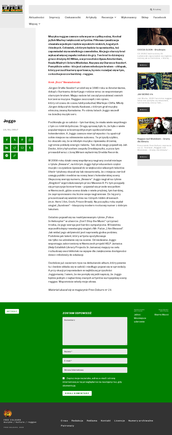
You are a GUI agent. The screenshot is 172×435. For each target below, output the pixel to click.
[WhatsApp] (30, 140)
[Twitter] (14, 140)
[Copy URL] (14, 155)
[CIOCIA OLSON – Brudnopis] (154, 36)
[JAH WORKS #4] (154, 81)
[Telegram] (6, 155)
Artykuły (12, 311)
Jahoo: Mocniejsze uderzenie (140, 318)
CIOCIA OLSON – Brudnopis (151, 49)
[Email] (22, 148)
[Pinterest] (22, 140)
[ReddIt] (14, 148)
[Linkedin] (6, 148)
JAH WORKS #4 (145, 94)
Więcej (143, 65)
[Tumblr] (30, 148)
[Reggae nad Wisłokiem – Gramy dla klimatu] (154, 125)
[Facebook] (6, 140)
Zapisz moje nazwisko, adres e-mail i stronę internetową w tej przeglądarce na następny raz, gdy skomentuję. (92, 382)
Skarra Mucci (161, 314)
